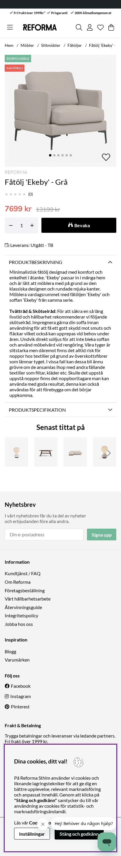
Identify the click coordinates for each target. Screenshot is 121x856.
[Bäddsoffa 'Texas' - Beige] (75, 452)
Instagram (20, 696)
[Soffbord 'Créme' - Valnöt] (46, 452)
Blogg (10, 651)
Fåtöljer (75, 45)
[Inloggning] (90, 27)
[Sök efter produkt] (79, 27)
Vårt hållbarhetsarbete (28, 598)
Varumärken (17, 659)
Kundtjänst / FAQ (23, 573)
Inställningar (32, 834)
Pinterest (20, 706)
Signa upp (102, 534)
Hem (9, 45)
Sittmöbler (50, 45)
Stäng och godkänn (79, 834)
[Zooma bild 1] (60, 111)
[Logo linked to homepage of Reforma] (40, 27)
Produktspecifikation (37, 410)
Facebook (21, 686)
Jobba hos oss (19, 624)
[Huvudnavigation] (10, 27)
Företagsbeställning (25, 590)
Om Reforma (18, 582)
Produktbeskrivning (35, 262)
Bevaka (82, 225)
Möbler (27, 45)
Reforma (16, 172)
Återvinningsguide (23, 607)
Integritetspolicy (21, 615)
